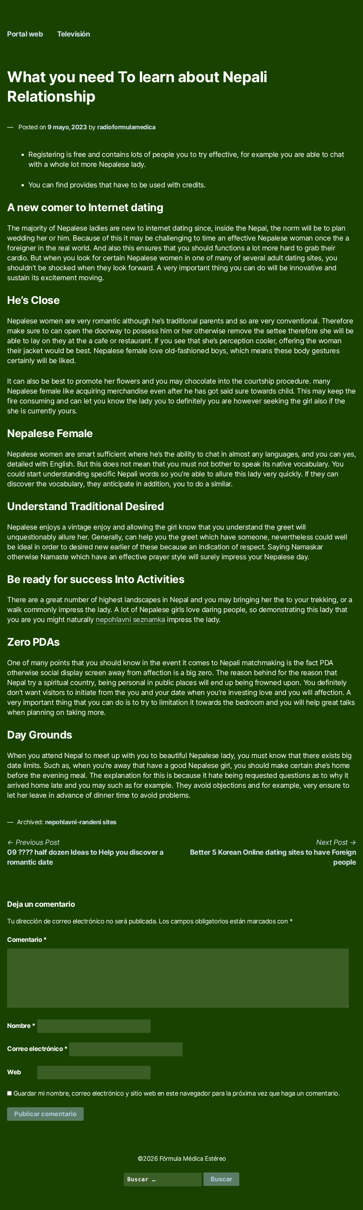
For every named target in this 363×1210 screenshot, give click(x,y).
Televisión (73, 34)
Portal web (25, 34)
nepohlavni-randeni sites (81, 822)
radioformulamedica (126, 127)
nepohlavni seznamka (130, 619)
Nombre (21, 1025)
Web (14, 1072)
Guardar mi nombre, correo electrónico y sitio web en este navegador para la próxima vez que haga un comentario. (176, 1093)
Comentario (26, 939)
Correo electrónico (37, 1048)
